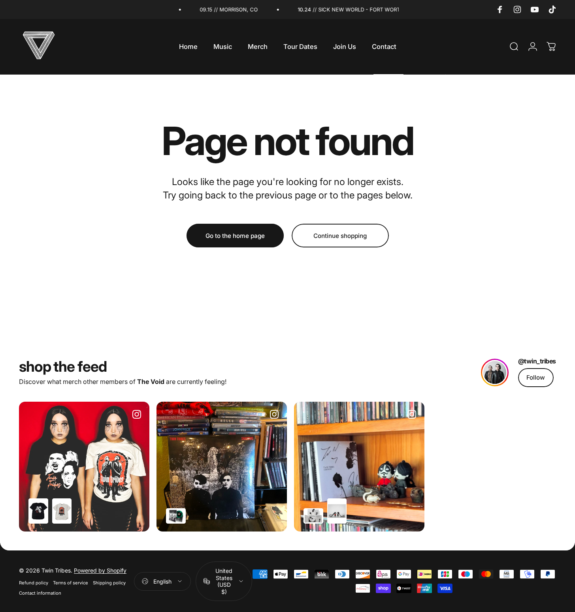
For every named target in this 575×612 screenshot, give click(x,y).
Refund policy (33, 583)
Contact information (40, 593)
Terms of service (70, 583)
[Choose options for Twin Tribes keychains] (337, 511)
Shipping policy (109, 583)
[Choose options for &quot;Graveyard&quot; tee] (62, 511)
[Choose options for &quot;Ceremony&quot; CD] (313, 516)
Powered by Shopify (100, 570)
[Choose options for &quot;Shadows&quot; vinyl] (176, 516)
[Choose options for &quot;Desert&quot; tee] (38, 511)
